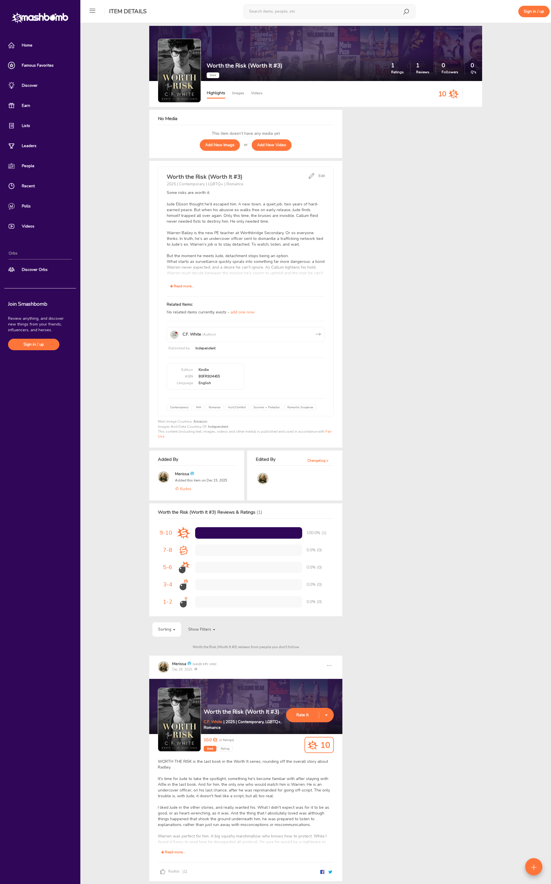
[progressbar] (248, 533)
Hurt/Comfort (237, 407)
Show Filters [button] (200, 629)
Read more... (183, 286)
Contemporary (179, 407)
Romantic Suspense (300, 407)
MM (198, 407)
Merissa (182, 474)
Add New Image (219, 145)
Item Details (128, 11)
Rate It (302, 715)
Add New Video (271, 145)
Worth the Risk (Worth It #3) (242, 712)
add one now (242, 312)
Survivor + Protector (266, 407)
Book (210, 749)
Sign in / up (34, 344)
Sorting (165, 629)
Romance (214, 407)
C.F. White (213, 722)
